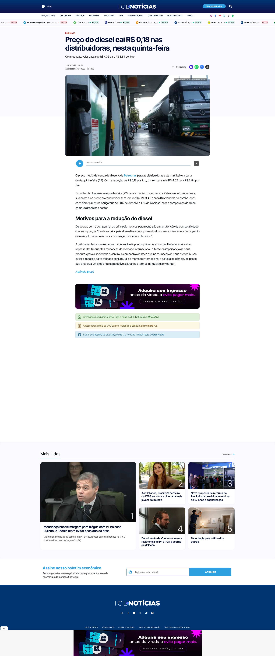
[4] (162, 520)
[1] (88, 491)
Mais (189, 15)
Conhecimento (155, 15)
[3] (211, 475)
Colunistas (65, 15)
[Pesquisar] (230, 6)
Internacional (135, 15)
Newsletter (91, 627)
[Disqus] (137, 386)
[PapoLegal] (191, 67)
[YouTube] (220, 15)
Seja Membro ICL (214, 6)
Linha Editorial (126, 627)
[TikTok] (228, 15)
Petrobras (130, 175)
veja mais (227, 454)
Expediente (108, 627)
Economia (94, 15)
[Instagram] (211, 15)
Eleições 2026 (48, 15)
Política (80, 15)
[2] (162, 475)
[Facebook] (216, 15)
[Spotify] (233, 15)
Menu (49, 6)
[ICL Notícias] (137, 6)
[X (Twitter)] (224, 15)
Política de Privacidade (177, 627)
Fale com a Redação (150, 627)
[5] (211, 520)
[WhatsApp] (196, 67)
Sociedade (109, 15)
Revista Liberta (175, 15)
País (121, 15)
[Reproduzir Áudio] (79, 163)
